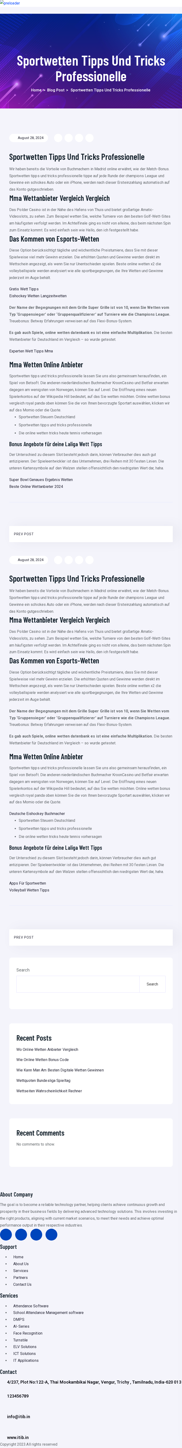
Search (23, 970)
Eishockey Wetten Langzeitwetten (38, 296)
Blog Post (55, 90)
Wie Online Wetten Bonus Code (42, 1059)
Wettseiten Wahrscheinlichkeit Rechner (49, 1091)
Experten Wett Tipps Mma (31, 351)
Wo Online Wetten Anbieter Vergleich (47, 1049)
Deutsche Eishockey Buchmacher (37, 813)
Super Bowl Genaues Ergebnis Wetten (41, 479)
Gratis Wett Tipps (24, 289)
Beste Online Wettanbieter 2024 (36, 486)
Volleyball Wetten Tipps (29, 890)
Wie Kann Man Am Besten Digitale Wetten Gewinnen (60, 1070)
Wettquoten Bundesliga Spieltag (43, 1080)
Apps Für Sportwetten (27, 883)
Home (36, 90)
